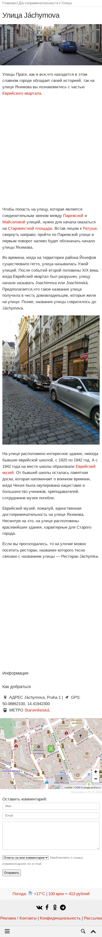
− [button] (95, 779)
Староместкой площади (30, 228)
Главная (9, 3)
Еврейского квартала (21, 93)
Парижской (73, 215)
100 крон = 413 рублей (69, 894)
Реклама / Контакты (18, 918)
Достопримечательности (38, 3)
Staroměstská (36, 710)
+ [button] (95, 772)
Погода (29, 894)
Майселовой (13, 222)
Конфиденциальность (60, 918)
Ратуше (90, 228)
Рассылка (93, 918)
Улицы (66, 3)
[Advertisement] (51, 151)
